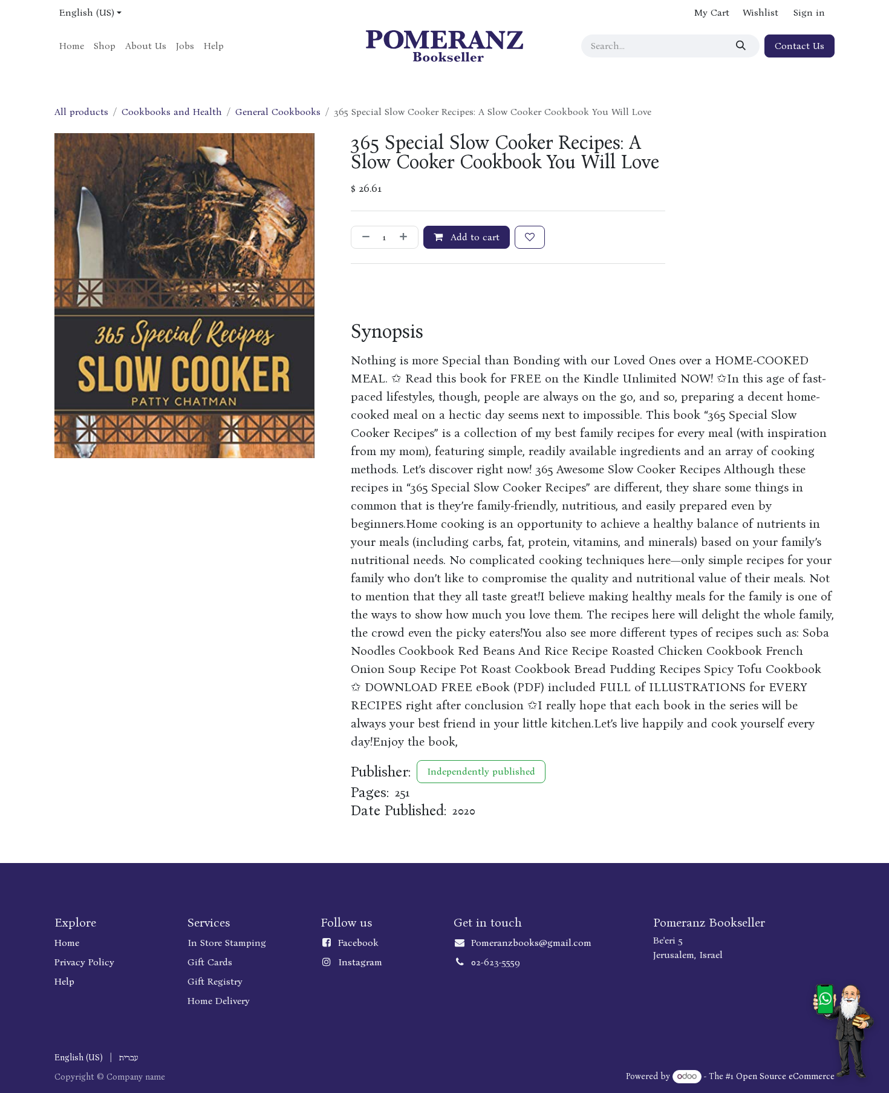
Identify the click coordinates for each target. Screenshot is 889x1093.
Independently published (481, 771)
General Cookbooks (278, 111)
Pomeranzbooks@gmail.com (531, 942)
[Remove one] (363, 237)
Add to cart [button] (474, 237)
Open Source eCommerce (785, 1076)
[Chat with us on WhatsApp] (843, 1031)
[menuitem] (71, 46)
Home (66, 942)
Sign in (809, 12)
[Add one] (406, 237)
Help (64, 981)
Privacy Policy (84, 962)
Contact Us (799, 45)
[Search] (743, 45)
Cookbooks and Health (172, 111)
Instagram (360, 962)
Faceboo (355, 942)
